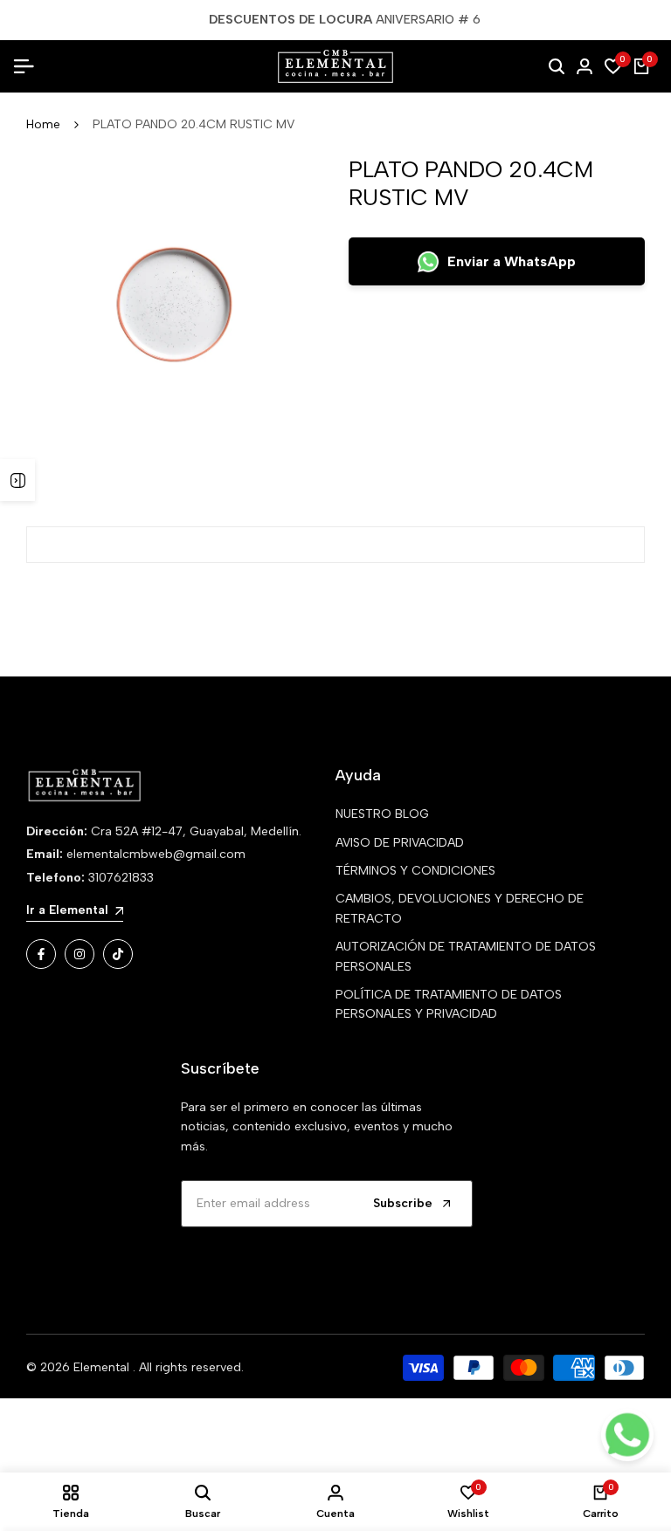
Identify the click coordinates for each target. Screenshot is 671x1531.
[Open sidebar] (17, 480)
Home (43, 124)
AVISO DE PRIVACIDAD (400, 842)
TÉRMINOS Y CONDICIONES (415, 870)
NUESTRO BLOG (382, 814)
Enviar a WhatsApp (511, 261)
